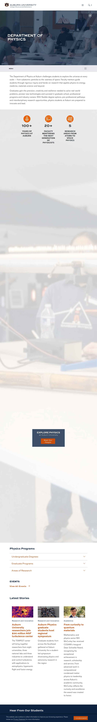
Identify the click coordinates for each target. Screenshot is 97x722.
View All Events (18, 586)
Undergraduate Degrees (25, 556)
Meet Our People (48, 441)
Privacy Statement (19, 719)
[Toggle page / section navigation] (85, 68)
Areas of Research (22, 570)
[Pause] (90, 15)
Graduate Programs (22, 563)
